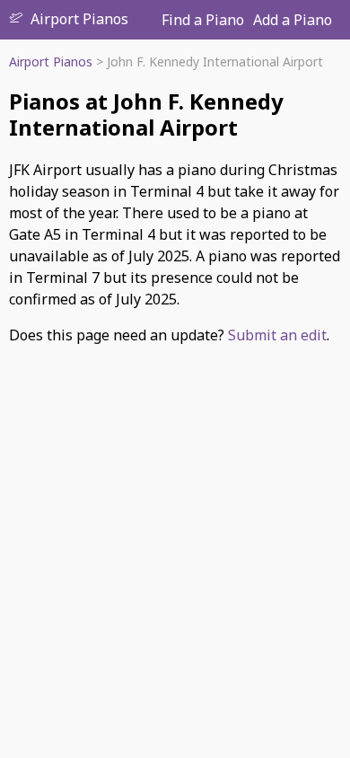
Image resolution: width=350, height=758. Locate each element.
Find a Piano (203, 20)
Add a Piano (292, 20)
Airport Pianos (79, 19)
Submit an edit (277, 335)
